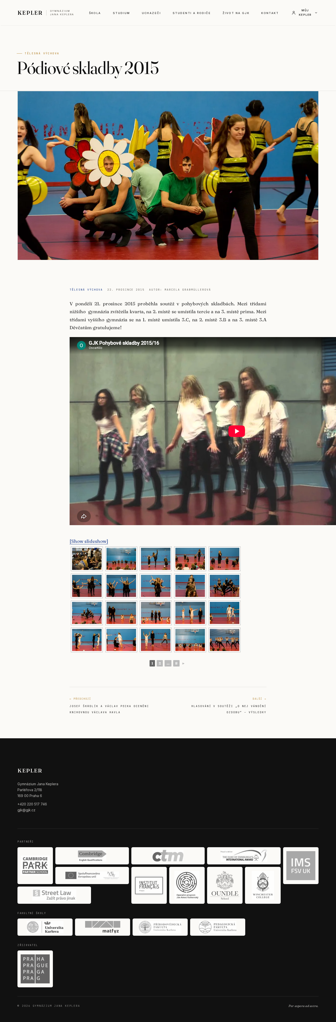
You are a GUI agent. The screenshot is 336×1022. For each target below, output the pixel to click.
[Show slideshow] (89, 541)
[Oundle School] (225, 885)
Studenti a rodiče (192, 13)
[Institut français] (149, 885)
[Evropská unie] (92, 875)
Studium (121, 13)
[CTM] (168, 855)
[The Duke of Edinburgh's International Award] (243, 855)
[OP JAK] (187, 885)
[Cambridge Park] (35, 865)
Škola (95, 13)
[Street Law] (54, 895)
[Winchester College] (262, 885)
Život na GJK (236, 13)
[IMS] (301, 865)
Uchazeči (151, 13)
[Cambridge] (92, 855)
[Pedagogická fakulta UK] (217, 927)
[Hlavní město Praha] (35, 968)
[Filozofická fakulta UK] (45, 927)
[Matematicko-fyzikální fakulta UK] (102, 927)
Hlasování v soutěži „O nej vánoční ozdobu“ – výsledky (228, 705)
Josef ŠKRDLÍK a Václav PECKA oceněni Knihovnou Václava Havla (109, 705)
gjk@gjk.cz (26, 810)
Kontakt (270, 13)
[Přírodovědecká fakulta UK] (160, 927)
